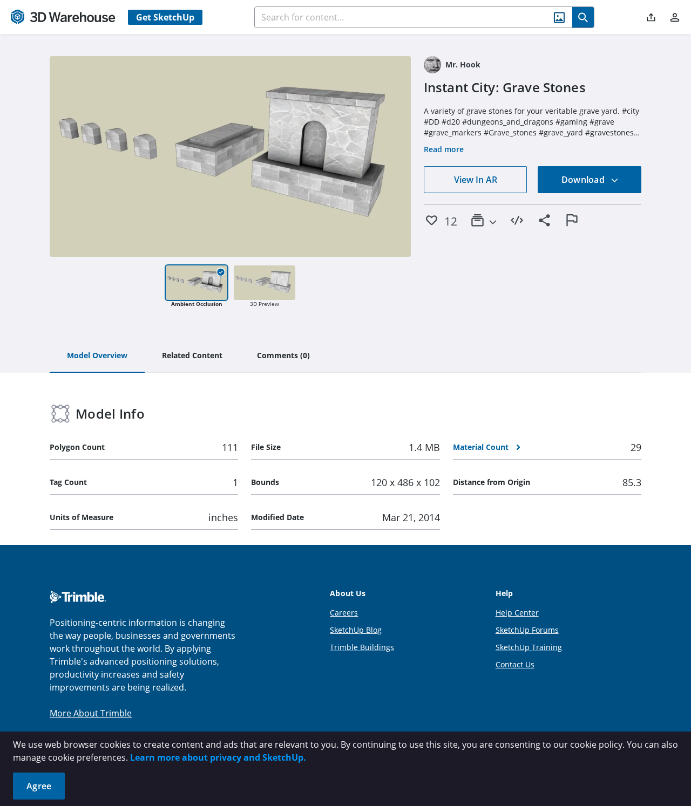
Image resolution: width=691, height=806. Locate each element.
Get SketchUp (165, 17)
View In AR (475, 180)
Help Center (517, 612)
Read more (444, 149)
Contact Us (515, 664)
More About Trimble (91, 713)
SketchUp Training (529, 647)
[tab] (97, 356)
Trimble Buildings (362, 647)
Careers (344, 612)
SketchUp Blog (356, 630)
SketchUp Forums (527, 630)
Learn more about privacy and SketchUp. (218, 757)
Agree (38, 786)
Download (584, 180)
